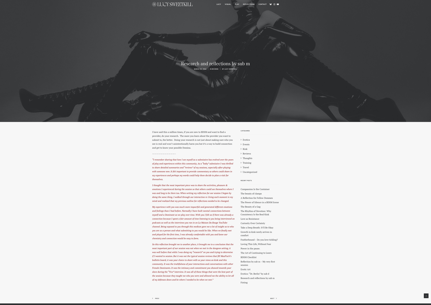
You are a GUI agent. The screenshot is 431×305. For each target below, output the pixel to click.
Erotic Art (245, 269)
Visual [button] (228, 4)
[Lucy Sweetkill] (172, 4)
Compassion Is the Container (255, 189)
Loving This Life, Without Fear (256, 244)
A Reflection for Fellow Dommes (257, 197)
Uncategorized (250, 171)
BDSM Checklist (248, 257)
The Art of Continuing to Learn (256, 252)
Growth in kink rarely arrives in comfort (256, 233)
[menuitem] (219, 4)
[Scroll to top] (426, 295)
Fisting (244, 282)
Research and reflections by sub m (258, 278)
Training (247, 162)
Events (246, 144)
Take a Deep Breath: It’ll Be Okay (257, 227)
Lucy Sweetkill (230, 69)
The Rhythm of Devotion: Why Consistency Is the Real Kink (256, 213)
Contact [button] (262, 4)
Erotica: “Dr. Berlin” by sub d (255, 273)
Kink (245, 148)
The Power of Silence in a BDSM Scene (260, 202)
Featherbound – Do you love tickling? (259, 239)
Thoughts (247, 158)
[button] (271, 4)
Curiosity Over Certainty (253, 223)
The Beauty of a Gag (251, 206)
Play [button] (237, 4)
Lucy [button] (219, 4)
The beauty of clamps (251, 193)
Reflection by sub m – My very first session (258, 263)
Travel (246, 167)
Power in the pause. (250, 248)
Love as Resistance (250, 218)
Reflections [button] (249, 4)
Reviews (215, 69)
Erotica (246, 139)
